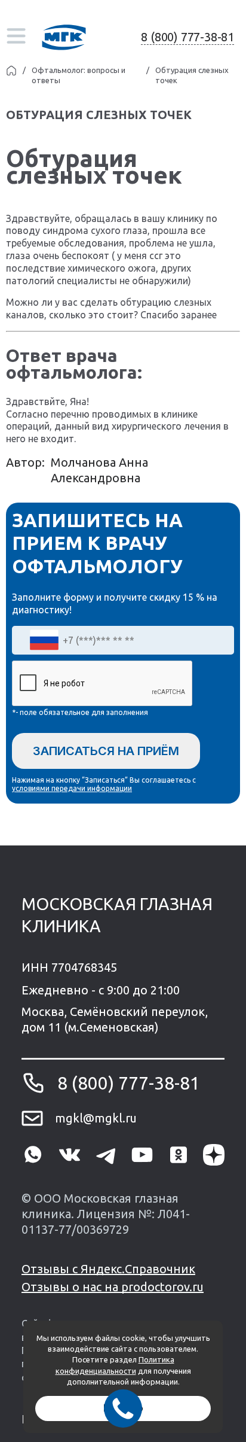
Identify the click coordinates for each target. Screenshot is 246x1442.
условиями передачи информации (72, 788)
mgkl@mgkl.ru (96, 1118)
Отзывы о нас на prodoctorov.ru (112, 1287)
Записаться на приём (106, 751)
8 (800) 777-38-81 (187, 37)
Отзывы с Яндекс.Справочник (108, 1269)
